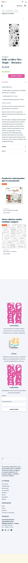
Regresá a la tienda (8, 14)
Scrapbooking (9, 10)
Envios (3, 508)
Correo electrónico (7, 401)
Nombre (4, 396)
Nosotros (4, 510)
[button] (26, 2)
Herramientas (5, 490)
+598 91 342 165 (8, 525)
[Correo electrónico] (11, 530)
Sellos (16, 10)
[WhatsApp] (8, 530)
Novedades (5, 497)
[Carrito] (25, 6)
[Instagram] (5, 530)
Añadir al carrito (16, 76)
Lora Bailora (5, 57)
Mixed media (5, 488)
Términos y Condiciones (8, 512)
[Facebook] (2, 530)
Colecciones (5, 484)
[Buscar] (22, 2)
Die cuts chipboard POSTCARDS (10, 210)
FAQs (3, 506)
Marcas (4, 495)
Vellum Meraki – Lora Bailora (9, 251)
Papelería (4, 493)
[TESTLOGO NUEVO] (4, 2)
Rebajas (4, 499)
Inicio (3, 10)
